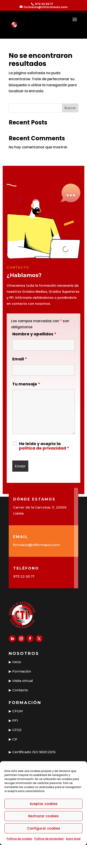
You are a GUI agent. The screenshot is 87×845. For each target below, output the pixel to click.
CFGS (16, 730)
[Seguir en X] (39, 638)
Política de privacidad (49, 839)
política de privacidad (42, 448)
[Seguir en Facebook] (30, 638)
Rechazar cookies (43, 816)
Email (19, 359)
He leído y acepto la (44, 445)
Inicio (16, 662)
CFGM (17, 711)
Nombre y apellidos (34, 334)
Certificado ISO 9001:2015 (34, 752)
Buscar (70, 108)
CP (14, 739)
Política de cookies (19, 839)
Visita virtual (22, 681)
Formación (21, 671)
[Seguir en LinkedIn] (12, 638)
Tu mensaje (26, 384)
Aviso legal (73, 839)
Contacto (20, 690)
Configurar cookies (43, 828)
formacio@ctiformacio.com (36, 545)
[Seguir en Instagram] (21, 638)
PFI (15, 720)
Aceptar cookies (44, 803)
